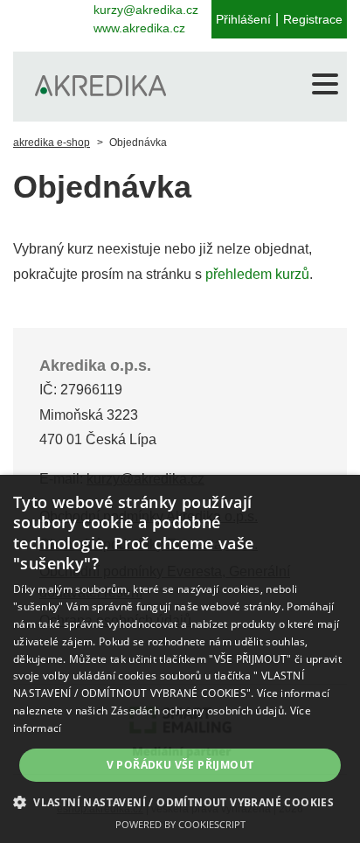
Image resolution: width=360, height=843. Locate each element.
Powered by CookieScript (180, 824)
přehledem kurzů (257, 274)
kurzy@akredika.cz (145, 10)
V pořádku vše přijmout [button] (180, 764)
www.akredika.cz (139, 28)
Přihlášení (243, 19)
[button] (180, 802)
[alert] (180, 659)
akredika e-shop (51, 142)
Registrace (313, 19)
